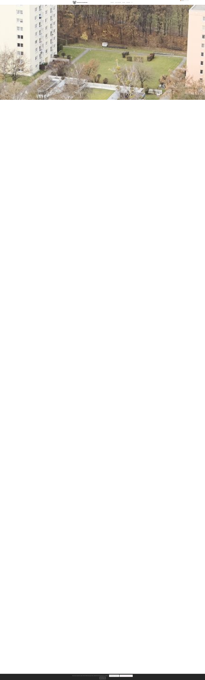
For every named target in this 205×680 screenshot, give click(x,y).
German (182, 0)
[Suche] (132, 2)
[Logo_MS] (80, 2)
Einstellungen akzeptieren (114, 675)
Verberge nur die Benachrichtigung (126, 675)
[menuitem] (112, 2)
